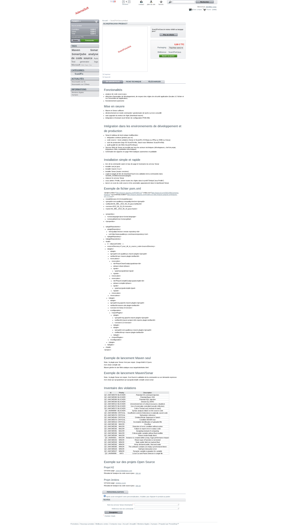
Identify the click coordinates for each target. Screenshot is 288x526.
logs (96, 61)
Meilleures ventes (102, 524)
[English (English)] (111, 2)
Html (82, 65)
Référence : (162, 52)
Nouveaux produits (87, 524)
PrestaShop (173, 524)
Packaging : (162, 47)
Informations (79, 89)
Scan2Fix (79, 74)
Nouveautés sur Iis (79, 82)
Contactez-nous (116, 524)
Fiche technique (133, 81)
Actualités (78, 79)
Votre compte (197, 9)
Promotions (74, 524)
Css (90, 65)
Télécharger (154, 81)
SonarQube (79, 54)
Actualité (133, 524)
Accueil (105, 20)
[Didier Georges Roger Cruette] (90, 10)
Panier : (209, 9)
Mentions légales (78, 92)
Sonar (94, 50)
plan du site (151, 4)
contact (141, 4)
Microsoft (76, 65)
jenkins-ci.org (121, 483)
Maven (76, 50)
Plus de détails (168, 35)
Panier (75, 21)
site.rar (138, 473)
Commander (89, 40)
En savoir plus (113, 81)
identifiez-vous (211, 7)
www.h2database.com (124, 471)
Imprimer (107, 74)
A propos (75, 95)
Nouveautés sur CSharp (80, 84)
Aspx (86, 65)
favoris (161, 4)
